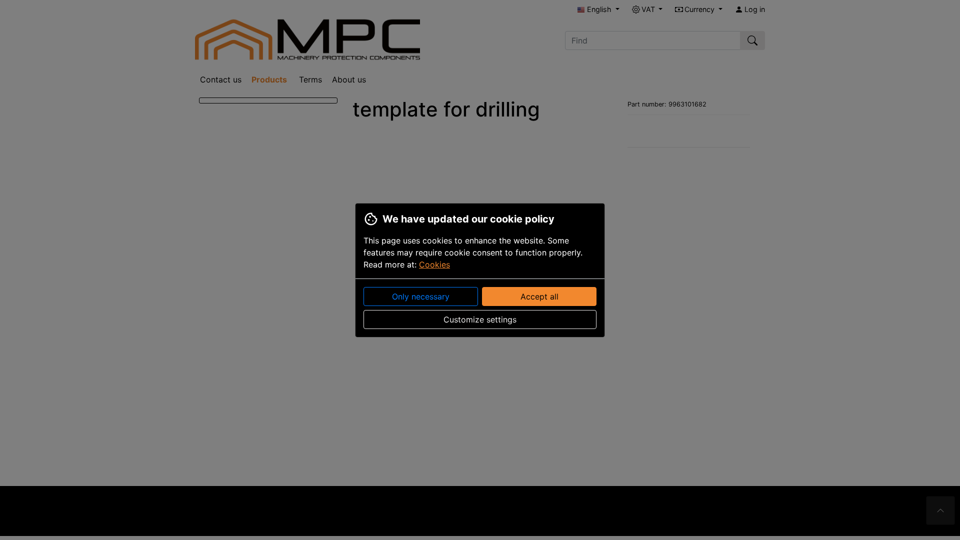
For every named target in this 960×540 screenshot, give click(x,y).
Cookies (434, 265)
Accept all (539, 297)
